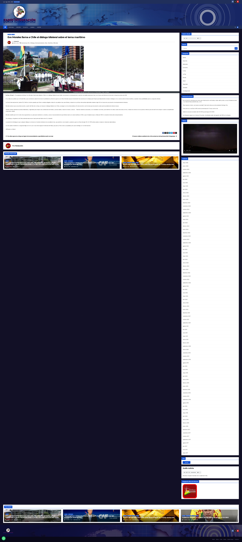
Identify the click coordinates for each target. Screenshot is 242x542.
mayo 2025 (185, 186)
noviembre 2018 (187, 392)
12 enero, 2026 (186, 519)
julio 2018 (185, 406)
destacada (185, 64)
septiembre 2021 (187, 322)
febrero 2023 (186, 266)
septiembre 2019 (187, 359)
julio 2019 (185, 366)
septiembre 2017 (187, 439)
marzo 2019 (185, 379)
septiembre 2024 (187, 212)
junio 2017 (185, 449)
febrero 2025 (186, 196)
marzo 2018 (185, 419)
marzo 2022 (186, 302)
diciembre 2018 (186, 389)
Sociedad (185, 87)
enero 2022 (185, 309)
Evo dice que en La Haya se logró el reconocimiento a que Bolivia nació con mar (30, 136)
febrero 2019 (186, 382)
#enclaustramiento (39, 43)
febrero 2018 (186, 422)
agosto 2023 (186, 246)
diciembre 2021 (186, 312)
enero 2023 (185, 269)
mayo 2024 (185, 219)
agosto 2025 (186, 176)
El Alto (25, 27)
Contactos (237, 539)
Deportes (185, 60)
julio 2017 (185, 446)
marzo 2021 (185, 339)
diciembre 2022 (186, 272)
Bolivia (19, 27)
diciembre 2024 (186, 202)
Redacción (16, 41)
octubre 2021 (186, 319)
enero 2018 (185, 426)
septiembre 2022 (187, 282)
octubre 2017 (186, 436)
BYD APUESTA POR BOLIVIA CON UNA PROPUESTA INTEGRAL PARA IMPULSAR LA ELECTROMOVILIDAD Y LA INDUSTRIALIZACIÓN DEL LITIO (32, 163)
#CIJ (29, 43)
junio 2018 (185, 409)
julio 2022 (185, 289)
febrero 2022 (186, 306)
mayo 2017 (185, 453)
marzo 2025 (186, 192)
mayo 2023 (185, 256)
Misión (39, 27)
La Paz (13, 34)
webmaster (17, 166)
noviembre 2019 (187, 352)
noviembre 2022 (187, 276)
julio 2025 (185, 179)
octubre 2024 (186, 209)
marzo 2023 (186, 262)
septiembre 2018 (187, 399)
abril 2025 (185, 189)
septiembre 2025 (187, 172)
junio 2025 (185, 182)
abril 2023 (185, 259)
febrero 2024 (186, 226)
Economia (129, 162)
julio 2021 (185, 329)
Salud (184, 81)
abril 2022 (185, 299)
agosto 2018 (186, 402)
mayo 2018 (185, 412)
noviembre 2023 (187, 236)
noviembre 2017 (187, 432)
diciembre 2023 (186, 232)
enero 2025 (185, 199)
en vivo (186, 462)
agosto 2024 (186, 216)
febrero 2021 (186, 342)
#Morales (55, 43)
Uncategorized (186, 91)
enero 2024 (185, 229)
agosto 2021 (186, 326)
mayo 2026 (185, 162)
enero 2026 (185, 166)
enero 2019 (185, 386)
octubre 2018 (186, 396)
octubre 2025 (186, 169)
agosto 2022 (186, 286)
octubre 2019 (186, 356)
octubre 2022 (186, 279)
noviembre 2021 (187, 316)
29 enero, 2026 (69, 519)
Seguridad (185, 84)
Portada (11, 27)
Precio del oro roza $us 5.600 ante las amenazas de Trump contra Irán (148, 164)
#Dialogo (32, 43)
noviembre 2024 (187, 206)
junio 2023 (185, 252)
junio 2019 (185, 369)
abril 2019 (185, 376)
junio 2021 (185, 332)
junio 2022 (185, 292)
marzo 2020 (186, 349)
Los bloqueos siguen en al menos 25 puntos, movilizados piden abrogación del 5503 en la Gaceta (206, 115)
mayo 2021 (185, 336)
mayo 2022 (185, 296)
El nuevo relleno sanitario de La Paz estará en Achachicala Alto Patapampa (153, 136)
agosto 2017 (186, 443)
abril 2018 (185, 416)
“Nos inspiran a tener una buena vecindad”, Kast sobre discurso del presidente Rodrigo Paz (89, 163)
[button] (235, 27)
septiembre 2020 (187, 346)
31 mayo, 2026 (10, 519)
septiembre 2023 (187, 242)
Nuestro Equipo (230, 539)
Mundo (32, 27)
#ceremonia (24, 43)
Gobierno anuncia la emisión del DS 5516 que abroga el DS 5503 (198, 111)
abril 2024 (185, 222)
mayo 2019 (185, 372)
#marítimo (50, 43)
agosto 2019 (186, 362)
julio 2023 (185, 249)
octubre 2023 (186, 239)
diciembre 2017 (186, 429)
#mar (46, 43)
